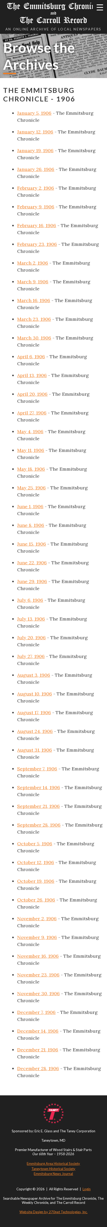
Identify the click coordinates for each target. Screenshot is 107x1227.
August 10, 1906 (34, 694)
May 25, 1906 (31, 488)
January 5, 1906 (34, 113)
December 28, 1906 (38, 1068)
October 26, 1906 (36, 900)
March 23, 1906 (34, 319)
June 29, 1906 (32, 581)
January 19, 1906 (35, 151)
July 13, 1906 (31, 619)
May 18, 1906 (31, 469)
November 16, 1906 (38, 956)
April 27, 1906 (31, 413)
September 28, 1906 (39, 825)
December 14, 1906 (37, 1031)
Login (87, 1189)
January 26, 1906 (35, 169)
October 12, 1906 (35, 862)
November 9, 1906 (37, 937)
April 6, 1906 (31, 357)
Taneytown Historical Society (53, 1169)
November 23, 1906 (38, 975)
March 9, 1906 (32, 282)
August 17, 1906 (34, 712)
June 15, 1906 (31, 544)
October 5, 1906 (34, 844)
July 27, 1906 (31, 656)
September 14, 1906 (38, 787)
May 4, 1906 (30, 431)
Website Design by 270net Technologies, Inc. (53, 1212)
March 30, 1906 (34, 338)
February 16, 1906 (36, 225)
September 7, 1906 (37, 769)
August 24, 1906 (35, 731)
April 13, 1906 (32, 375)
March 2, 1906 (32, 263)
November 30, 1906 (38, 993)
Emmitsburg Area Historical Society (53, 1163)
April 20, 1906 (32, 394)
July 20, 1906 (31, 638)
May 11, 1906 (30, 450)
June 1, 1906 (30, 506)
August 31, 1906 (34, 750)
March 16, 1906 (33, 300)
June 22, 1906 (32, 563)
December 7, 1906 (36, 1012)
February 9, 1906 (35, 207)
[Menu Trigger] (100, 7)
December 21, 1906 (37, 1050)
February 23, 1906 (37, 244)
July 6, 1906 (30, 600)
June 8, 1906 (30, 525)
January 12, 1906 (35, 132)
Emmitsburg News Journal (53, 1174)
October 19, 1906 (35, 881)
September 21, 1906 (38, 806)
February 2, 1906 (35, 188)
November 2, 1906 (37, 919)
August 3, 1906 (33, 675)
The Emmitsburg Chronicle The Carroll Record (53, 13)
